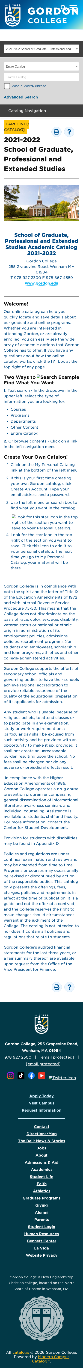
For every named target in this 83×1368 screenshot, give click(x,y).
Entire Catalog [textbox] (15, 66)
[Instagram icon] (11, 1078)
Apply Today (41, 1096)
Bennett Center (41, 1241)
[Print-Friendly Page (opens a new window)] (56, 132)
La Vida (41, 1248)
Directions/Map (42, 1134)
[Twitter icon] (62, 1078)
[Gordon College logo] (41, 1032)
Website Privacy (41, 1255)
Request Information (41, 1110)
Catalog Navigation (27, 111)
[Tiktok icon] (22, 1078)
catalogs (20, 1352)
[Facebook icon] (32, 1078)
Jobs (41, 1148)
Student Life (41, 1177)
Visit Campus (41, 1103)
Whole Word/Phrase (29, 86)
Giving (41, 1205)
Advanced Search (21, 97)
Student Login (41, 1227)
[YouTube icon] (42, 1078)
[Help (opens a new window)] (69, 132)
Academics (41, 1169)
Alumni (41, 1212)
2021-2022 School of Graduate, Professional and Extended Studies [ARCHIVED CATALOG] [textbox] (40, 49)
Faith (42, 1184)
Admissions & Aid (41, 1162)
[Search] (76, 77)
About (41, 1155)
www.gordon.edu (41, 283)
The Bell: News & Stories (41, 1141)
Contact (41, 1127)
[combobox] (41, 49)
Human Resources (41, 1234)
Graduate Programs (41, 1198)
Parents (41, 1219)
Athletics (41, 1191)
